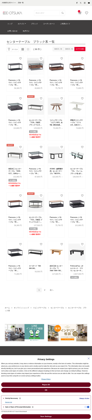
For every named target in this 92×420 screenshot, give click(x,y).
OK (46, 390)
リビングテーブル (39, 308)
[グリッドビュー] (22, 49)
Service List (8, 402)
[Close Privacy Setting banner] (88, 358)
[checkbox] (86, 407)
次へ (51, 290)
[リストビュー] (28, 49)
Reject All (46, 385)
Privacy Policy (46, 379)
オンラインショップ (21, 308)
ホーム (7, 308)
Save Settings (46, 416)
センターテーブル (57, 308)
